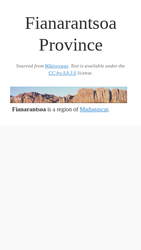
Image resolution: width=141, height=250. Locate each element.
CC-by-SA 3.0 (62, 73)
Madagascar (94, 109)
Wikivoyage (56, 66)
